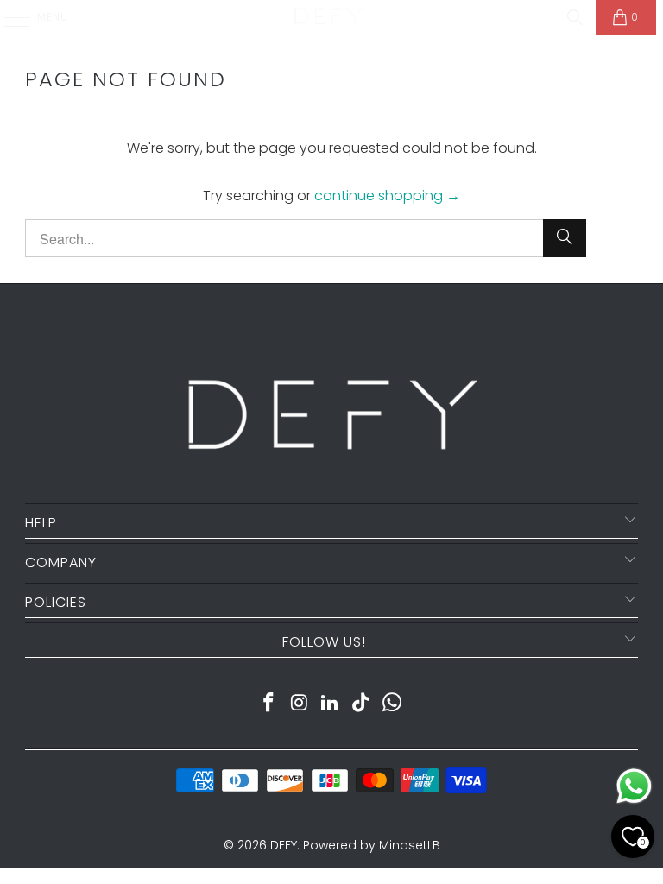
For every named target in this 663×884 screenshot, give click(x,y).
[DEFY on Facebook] (269, 704)
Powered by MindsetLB (371, 845)
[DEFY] (328, 17)
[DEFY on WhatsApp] (393, 704)
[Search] (575, 17)
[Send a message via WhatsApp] (634, 786)
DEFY (283, 845)
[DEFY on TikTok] (362, 704)
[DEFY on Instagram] (300, 704)
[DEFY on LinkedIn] (331, 704)
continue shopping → (387, 195)
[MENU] (8, 17)
